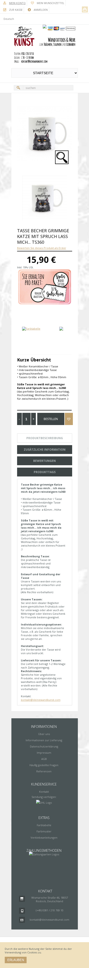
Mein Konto (17, 3)
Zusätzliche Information (45, 450)
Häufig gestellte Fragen (43, 765)
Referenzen (44, 771)
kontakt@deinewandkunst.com (41, 700)
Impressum (44, 752)
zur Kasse (16, 9)
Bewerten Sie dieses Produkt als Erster (41, 248)
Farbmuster (44, 831)
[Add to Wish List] (69, 419)
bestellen (51, 419)
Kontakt (44, 791)
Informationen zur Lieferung (44, 740)
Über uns (44, 734)
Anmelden (41, 9)
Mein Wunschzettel (50, 3)
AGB (44, 759)
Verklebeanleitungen (44, 837)
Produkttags (45, 472)
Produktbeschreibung (44, 438)
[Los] (18, 87)
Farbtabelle (44, 825)
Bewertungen (44, 461)
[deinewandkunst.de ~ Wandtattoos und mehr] (44, 45)
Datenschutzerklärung (44, 746)
